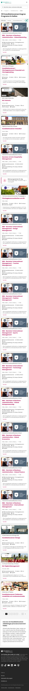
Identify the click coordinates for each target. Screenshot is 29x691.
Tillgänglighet (18, 687)
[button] (9, 20)
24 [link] (22, 614)
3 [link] (11, 614)
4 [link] (14, 614)
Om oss (3, 675)
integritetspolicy (11, 687)
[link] (21, 10)
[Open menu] (26, 2)
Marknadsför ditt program (6, 678)
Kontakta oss (4, 681)
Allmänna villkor (4, 687)
